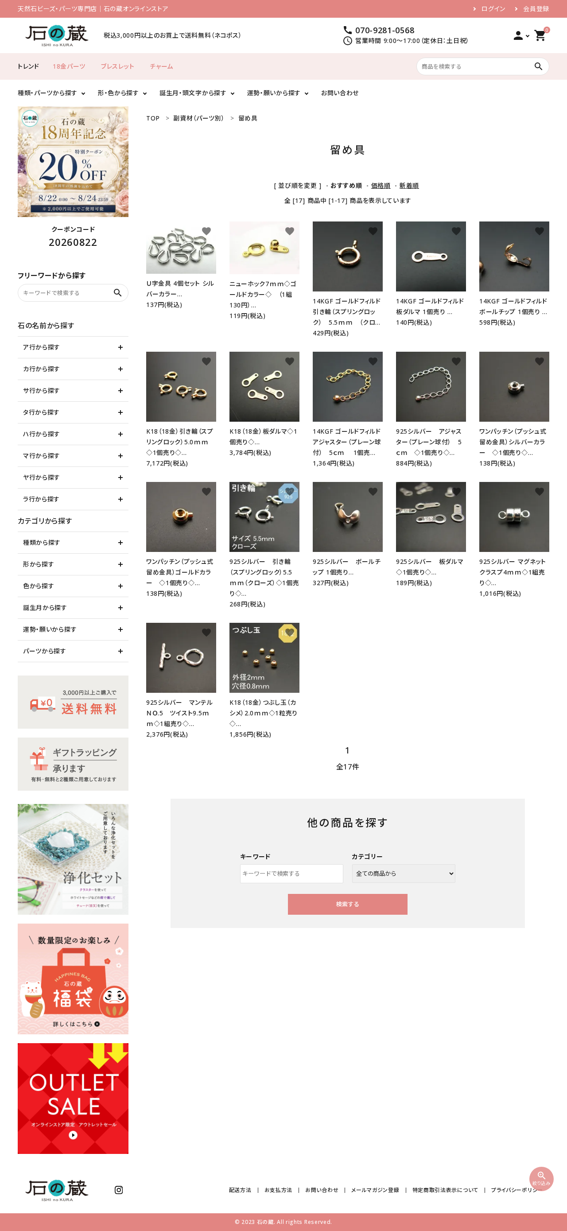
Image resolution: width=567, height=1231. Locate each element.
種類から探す (42, 542)
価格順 (381, 185)
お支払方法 (278, 1190)
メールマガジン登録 (375, 1190)
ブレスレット (117, 66)
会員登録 (536, 9)
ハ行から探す (41, 434)
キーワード (255, 856)
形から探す (38, 564)
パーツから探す (44, 651)
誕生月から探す (45, 607)
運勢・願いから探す (274, 93)
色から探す (38, 586)
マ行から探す (41, 455)
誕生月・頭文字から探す (193, 93)
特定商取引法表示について (445, 1190)
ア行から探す (41, 347)
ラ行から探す (41, 499)
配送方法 (240, 1190)
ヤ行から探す (41, 477)
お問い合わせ (340, 93)
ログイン (493, 9)
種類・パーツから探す (48, 93)
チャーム (161, 66)
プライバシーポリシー (517, 1190)
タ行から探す (41, 412)
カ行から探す (41, 369)
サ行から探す (41, 390)
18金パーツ (69, 66)
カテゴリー (367, 856)
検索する (347, 904)
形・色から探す (118, 93)
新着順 (409, 185)
